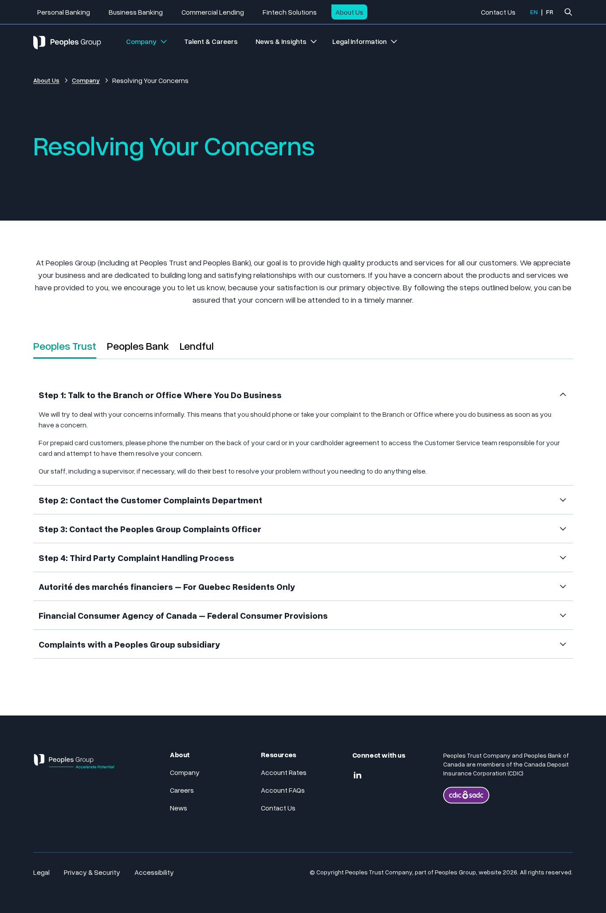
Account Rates (284, 772)
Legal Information (359, 41)
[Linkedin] (357, 775)
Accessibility (154, 872)
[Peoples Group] (74, 765)
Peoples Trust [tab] (64, 345)
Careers (182, 790)
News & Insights (281, 41)
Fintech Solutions (290, 12)
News (178, 807)
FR (549, 12)
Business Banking (136, 12)
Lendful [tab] (197, 345)
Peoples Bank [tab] (138, 345)
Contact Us (498, 12)
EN (534, 12)
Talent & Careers (211, 41)
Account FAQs (283, 790)
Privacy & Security (92, 872)
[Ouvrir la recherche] (568, 12)
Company (141, 41)
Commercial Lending (212, 12)
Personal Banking (63, 12)
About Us (349, 12)
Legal (41, 872)
